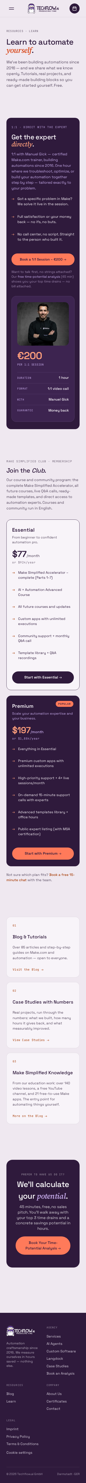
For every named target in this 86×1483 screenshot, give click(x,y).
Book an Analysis (61, 1373)
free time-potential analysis (39, 277)
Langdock (55, 1358)
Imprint (12, 1429)
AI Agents (54, 1343)
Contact (53, 1408)
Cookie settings (19, 1452)
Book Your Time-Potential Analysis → (43, 1245)
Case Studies (58, 1366)
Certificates (57, 1401)
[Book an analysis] (74, 8)
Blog (10, 1393)
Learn (11, 1401)
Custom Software (61, 1351)
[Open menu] (11, 8)
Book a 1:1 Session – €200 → (43, 259)
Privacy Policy (18, 1436)
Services (54, 1336)
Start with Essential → (43, 677)
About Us (54, 1393)
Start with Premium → (43, 853)
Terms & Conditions (22, 1444)
